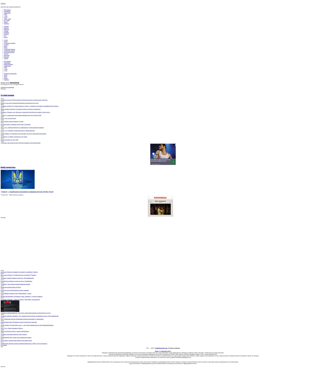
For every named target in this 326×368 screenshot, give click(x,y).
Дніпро (6, 31)
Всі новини (7, 10)
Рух (5, 35)
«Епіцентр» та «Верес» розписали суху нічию (14, 136)
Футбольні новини (9, 51)
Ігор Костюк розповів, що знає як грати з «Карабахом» (16, 281)
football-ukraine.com (161, 348)
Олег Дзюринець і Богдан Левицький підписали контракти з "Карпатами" (22, 319)
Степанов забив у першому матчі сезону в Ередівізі (15, 124)
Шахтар (6, 28)
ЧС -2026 (6, 20)
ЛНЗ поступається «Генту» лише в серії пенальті (15, 331)
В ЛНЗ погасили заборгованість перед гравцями (15, 290)
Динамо (6, 26)
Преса (6, 22)
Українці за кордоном (10, 73)
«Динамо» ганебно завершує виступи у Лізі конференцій (17, 278)
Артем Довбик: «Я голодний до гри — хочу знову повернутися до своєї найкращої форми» (27, 325)
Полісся (6, 34)
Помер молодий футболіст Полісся (11, 287)
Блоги (6, 41)
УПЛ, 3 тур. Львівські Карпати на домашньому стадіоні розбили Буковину (22, 127)
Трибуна (6, 23)
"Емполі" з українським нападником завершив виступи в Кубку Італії (21, 115)
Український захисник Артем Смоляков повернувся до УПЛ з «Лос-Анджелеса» (24, 343)
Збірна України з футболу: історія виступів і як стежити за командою (20, 109)
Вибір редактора (8, 167)
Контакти (7, 55)
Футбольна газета (9, 52)
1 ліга (5, 16)
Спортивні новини (9, 49)
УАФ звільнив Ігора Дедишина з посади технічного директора (19, 322)
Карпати (6, 29)
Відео (5, 47)
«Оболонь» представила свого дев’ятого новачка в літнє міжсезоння (20, 143)
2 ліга (5, 17)
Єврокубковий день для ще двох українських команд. (16, 337)
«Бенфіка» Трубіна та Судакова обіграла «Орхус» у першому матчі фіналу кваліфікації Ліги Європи (29, 106)
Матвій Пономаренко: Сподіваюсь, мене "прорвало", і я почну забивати (21, 296)
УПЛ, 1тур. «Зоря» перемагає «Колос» (12, 328)
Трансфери (7, 11)
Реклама (6, 57)
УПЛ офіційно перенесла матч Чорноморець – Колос (16, 293)
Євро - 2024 (7, 19)
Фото (5, 46)
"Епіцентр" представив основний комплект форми (15, 284)
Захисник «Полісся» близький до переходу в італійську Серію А (19, 272)
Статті (6, 40)
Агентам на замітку (9, 43)
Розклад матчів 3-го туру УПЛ (9, 140)
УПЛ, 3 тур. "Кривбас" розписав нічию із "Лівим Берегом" (18, 130)
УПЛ (5, 14)
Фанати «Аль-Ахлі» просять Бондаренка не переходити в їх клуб (19, 103)
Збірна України (8, 64)
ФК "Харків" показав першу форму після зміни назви (16, 340)
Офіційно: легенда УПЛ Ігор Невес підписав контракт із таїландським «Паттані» (24, 100)
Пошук (6, 58)
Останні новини (7, 95)
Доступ (6, 54)
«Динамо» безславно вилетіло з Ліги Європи (14, 334)
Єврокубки (7, 13)
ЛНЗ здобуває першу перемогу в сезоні (12, 121)
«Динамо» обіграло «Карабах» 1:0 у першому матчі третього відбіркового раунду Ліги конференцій (29, 316)
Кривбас (6, 32)
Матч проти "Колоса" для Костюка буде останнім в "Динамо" (18, 275)
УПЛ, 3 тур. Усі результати (8, 118)
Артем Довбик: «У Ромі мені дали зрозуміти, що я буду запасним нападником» (23, 133)
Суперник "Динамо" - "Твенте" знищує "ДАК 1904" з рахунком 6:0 (20, 299)
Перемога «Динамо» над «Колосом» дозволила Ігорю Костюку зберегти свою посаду (25, 112)
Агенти (6, 44)
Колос (6, 37)
